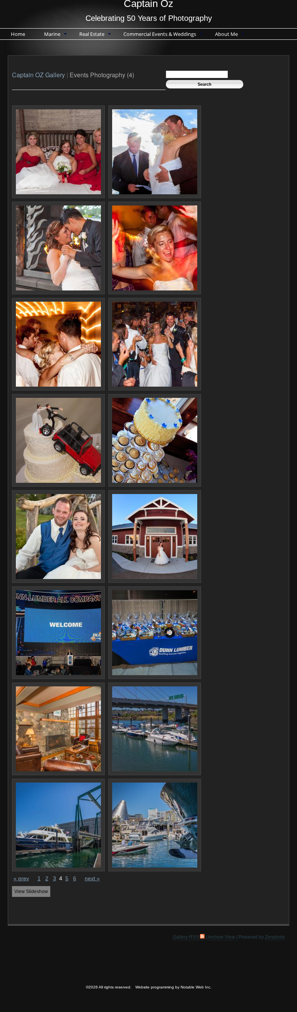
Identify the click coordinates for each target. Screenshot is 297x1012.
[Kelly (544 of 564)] (154, 536)
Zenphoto (275, 937)
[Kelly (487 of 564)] (58, 536)
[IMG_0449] (58, 248)
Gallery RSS (186, 937)
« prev (21, 878)
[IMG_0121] (58, 151)
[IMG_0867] (154, 344)
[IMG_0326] (154, 151)
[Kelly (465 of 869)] (154, 440)
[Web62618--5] (58, 632)
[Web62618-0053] (154, 825)
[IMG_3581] (58, 440)
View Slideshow (31, 891)
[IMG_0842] (58, 344)
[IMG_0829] (154, 248)
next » (92, 878)
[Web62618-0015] (58, 825)
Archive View (221, 937)
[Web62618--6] (154, 632)
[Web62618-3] (58, 729)
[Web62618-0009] (154, 729)
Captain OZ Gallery (38, 74)
